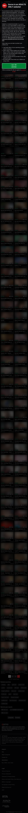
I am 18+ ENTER (14, 66)
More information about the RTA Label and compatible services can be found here (13, 39)
